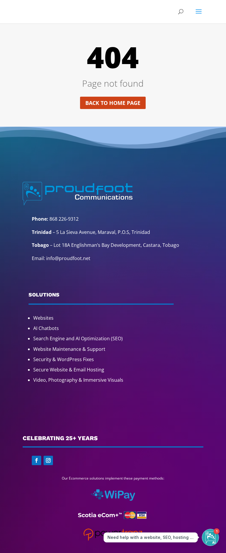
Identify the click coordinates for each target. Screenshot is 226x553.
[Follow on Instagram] (48, 460)
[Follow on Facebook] (36, 460)
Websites (43, 318)
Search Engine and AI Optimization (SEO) (78, 338)
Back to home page (112, 102)
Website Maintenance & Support (69, 349)
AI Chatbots (46, 328)
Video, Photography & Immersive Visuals (78, 380)
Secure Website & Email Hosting (68, 369)
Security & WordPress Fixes (63, 359)
